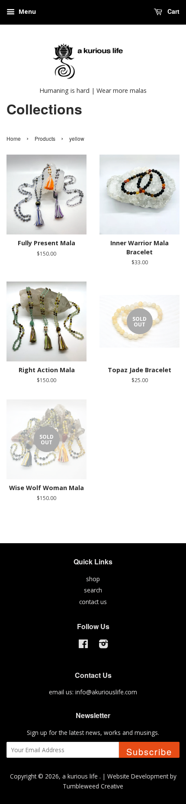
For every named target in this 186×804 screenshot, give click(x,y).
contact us (93, 602)
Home (13, 138)
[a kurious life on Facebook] (83, 645)
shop (93, 579)
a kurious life (80, 776)
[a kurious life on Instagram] (103, 645)
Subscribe (149, 751)
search (93, 590)
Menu (26, 11)
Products (45, 138)
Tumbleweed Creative (93, 786)
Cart (173, 11)
